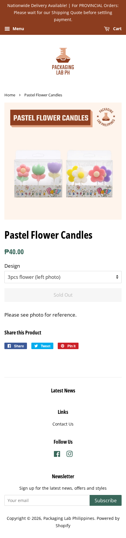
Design (12, 265)
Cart (117, 29)
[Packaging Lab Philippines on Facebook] (57, 455)
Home (9, 95)
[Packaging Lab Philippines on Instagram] (69, 455)
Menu (17, 29)
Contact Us (63, 424)
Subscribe (106, 500)
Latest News (63, 390)
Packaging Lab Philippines (68, 518)
